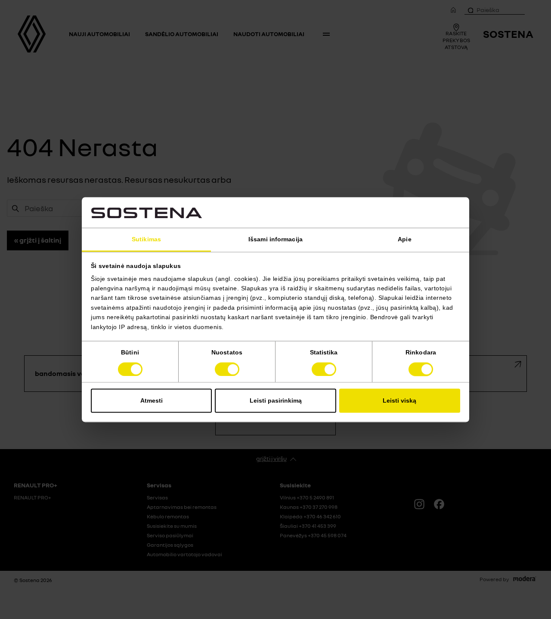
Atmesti (151, 400)
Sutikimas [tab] (146, 239)
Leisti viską (399, 400)
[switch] (227, 369)
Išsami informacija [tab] (275, 239)
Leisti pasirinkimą (276, 400)
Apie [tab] (404, 239)
